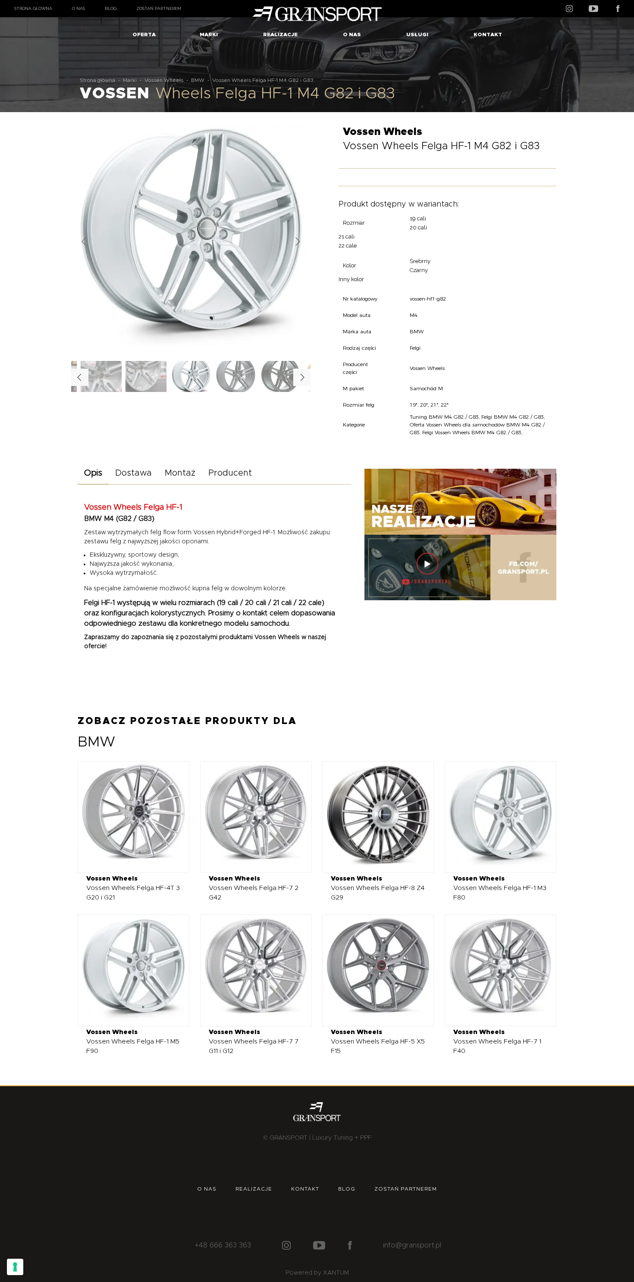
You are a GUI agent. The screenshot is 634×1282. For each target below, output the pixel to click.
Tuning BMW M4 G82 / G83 (444, 417)
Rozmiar (354, 222)
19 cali (418, 218)
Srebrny (420, 261)
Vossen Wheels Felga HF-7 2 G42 (253, 888)
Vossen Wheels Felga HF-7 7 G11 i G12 (253, 1041)
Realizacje (280, 34)
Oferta (144, 34)
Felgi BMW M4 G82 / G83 (512, 417)
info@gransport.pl (412, 1245)
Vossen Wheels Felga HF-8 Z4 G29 (377, 888)
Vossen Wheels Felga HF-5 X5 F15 (378, 1041)
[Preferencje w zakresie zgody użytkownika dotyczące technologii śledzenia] (15, 1267)
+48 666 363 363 (223, 1245)
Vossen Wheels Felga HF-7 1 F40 (497, 1041)
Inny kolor (351, 279)
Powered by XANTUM (317, 1273)
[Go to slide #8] (146, 376)
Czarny (419, 270)
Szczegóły (127, 816)
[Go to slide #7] (101, 376)
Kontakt (488, 34)
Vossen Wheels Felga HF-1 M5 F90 (132, 1041)
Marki (209, 34)
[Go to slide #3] (280, 376)
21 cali (347, 236)
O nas (78, 8)
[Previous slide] (84, 241)
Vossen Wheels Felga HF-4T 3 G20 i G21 (133, 888)
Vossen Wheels (163, 80)
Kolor (349, 265)
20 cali (418, 227)
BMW (197, 80)
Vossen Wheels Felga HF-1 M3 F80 (499, 888)
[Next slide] (297, 241)
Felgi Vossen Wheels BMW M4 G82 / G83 (471, 432)
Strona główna (33, 8)
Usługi (417, 34)
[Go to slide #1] (191, 376)
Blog (110, 8)
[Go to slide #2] (236, 376)
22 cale (348, 245)
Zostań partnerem (158, 8)
